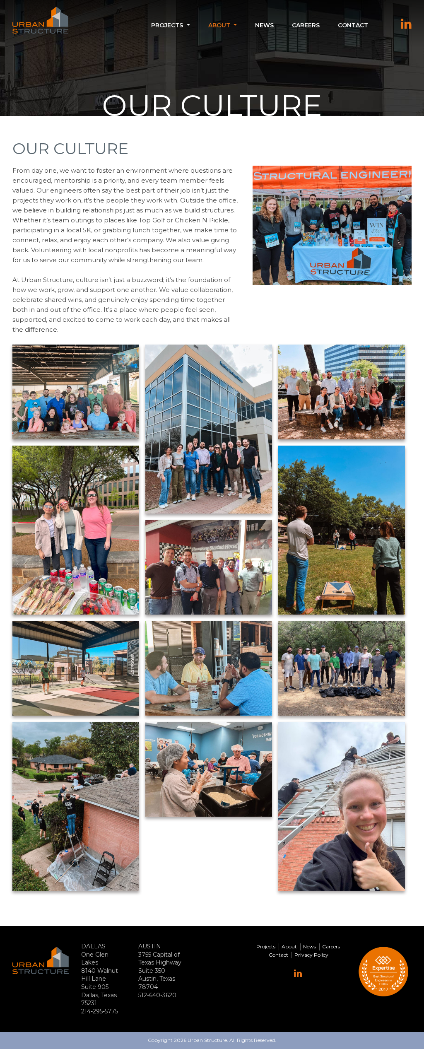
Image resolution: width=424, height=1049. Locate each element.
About (219, 25)
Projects (167, 25)
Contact (353, 25)
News (264, 25)
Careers (306, 25)
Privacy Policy (311, 955)
